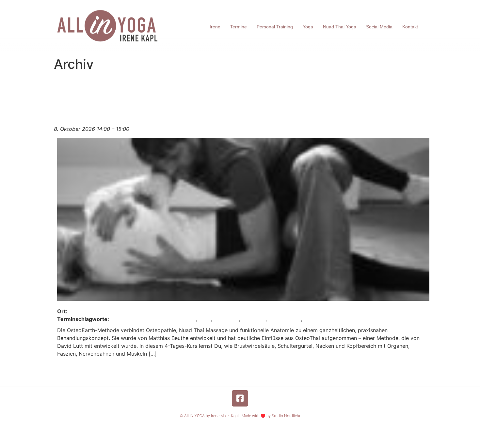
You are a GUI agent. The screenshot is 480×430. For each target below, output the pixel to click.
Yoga (308, 26)
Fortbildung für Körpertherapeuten (153, 319)
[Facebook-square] (240, 398)
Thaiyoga (315, 319)
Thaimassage (284, 319)
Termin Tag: (170, 83)
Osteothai (253, 319)
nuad (205, 319)
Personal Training (275, 26)
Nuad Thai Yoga (339, 26)
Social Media (379, 26)
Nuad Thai (226, 319)
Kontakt (410, 26)
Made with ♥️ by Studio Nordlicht (271, 416)
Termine (238, 26)
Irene (215, 26)
